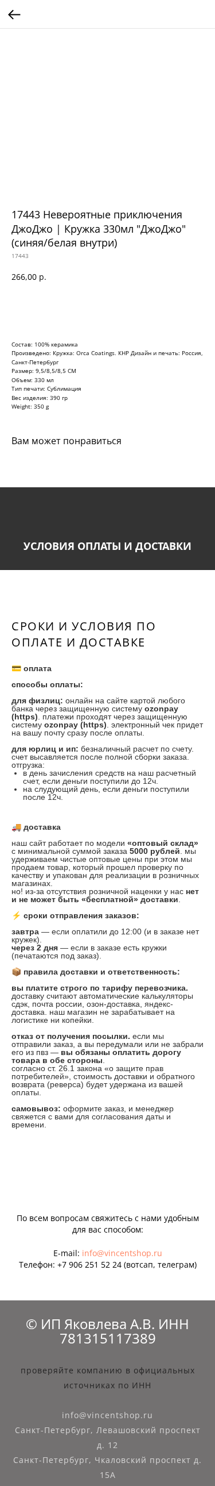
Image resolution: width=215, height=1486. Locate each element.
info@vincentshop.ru (122, 1253)
